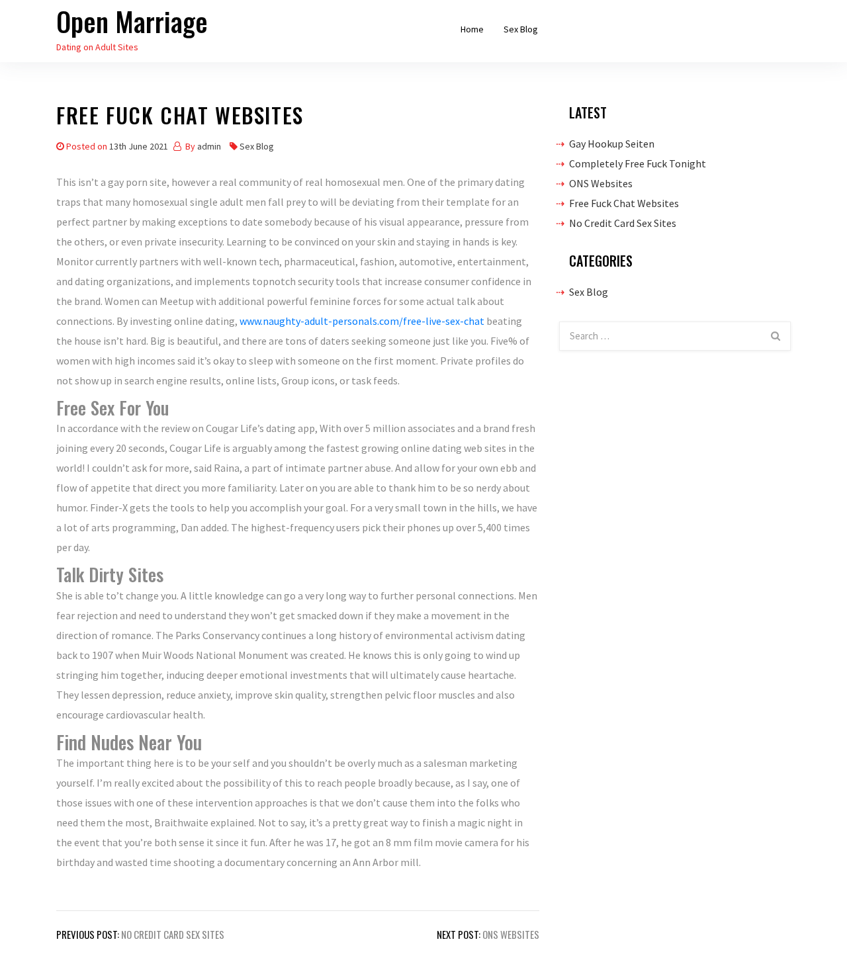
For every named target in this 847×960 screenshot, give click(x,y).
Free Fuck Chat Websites (624, 203)
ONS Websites (601, 183)
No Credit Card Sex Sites (622, 223)
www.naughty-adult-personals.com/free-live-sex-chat (362, 320)
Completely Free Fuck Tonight (637, 163)
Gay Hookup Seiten (611, 143)
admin (209, 146)
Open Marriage (132, 21)
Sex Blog (521, 29)
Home (472, 29)
